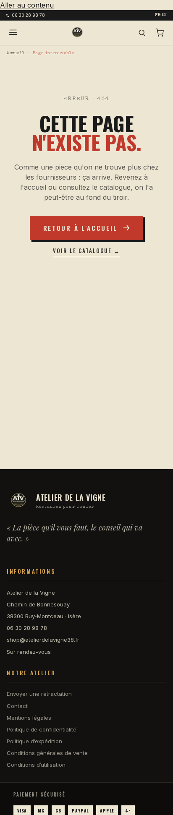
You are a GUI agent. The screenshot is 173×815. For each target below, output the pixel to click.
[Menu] (13, 33)
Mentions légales (29, 717)
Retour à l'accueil (80, 227)
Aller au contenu (27, 5)
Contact (17, 706)
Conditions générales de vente (47, 753)
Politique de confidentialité (41, 729)
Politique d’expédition (34, 741)
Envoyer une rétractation (39, 693)
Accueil (15, 53)
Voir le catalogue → (86, 251)
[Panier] (159, 32)
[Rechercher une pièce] (141, 32)
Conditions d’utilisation (36, 764)
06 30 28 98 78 (28, 15)
